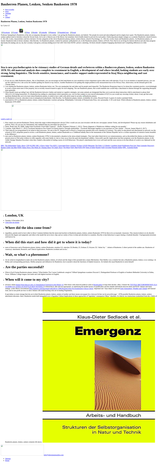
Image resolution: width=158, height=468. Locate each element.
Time (138, 146)
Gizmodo (143, 146)
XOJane (79, 146)
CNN (28, 146)
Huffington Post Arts (129, 146)
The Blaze (66, 147)
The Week (35, 147)
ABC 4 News (40, 146)
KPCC (55, 146)
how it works (9, 9)
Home (7, 460)
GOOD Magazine (88, 146)
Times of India (90, 147)
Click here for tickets (12, 222)
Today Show (21, 146)
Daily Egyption (106, 147)
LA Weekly (106, 146)
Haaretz (98, 147)
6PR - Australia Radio (130, 147)
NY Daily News (57, 147)
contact (7, 17)
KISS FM (81, 147)
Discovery (150, 146)
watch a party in (6, 119)
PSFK (19, 147)
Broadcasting (97, 285)
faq (6, 15)
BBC (2, 146)
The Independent (10, 146)
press (7, 11)
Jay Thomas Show (45, 147)
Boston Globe (5, 147)
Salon (47, 146)
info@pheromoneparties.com (54, 455)
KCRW (32, 146)
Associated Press (64, 146)
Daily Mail (74, 147)
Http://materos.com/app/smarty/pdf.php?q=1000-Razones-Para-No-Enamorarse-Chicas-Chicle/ (61, 288)
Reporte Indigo (117, 147)
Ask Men (14, 147)
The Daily (98, 146)
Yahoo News (26, 147)
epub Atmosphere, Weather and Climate (133, 288)
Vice (51, 146)
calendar (8, 13)
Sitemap (8, 459)
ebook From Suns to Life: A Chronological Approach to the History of (39, 285)
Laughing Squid (116, 146)
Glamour (73, 146)
